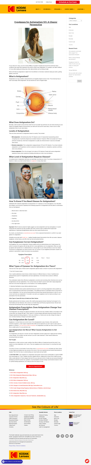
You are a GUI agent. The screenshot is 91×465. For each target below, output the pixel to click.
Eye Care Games (13, 421)
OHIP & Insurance (13, 418)
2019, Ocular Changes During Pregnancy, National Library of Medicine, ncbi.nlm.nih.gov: (30, 388)
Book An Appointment (35, 366)
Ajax (70, 27)
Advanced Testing (43, 415)
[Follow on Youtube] (67, 436)
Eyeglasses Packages (29, 416)
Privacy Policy (12, 445)
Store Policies (27, 423)
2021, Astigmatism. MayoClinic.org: (18, 377)
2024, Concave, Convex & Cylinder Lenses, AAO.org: (22, 382)
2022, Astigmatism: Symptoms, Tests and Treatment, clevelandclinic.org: (28, 395)
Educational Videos (13, 420)
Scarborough (72, 41)
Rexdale (70, 36)
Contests (11, 427)
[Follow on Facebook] (58, 436)
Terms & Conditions (20, 445)
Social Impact (27, 421)
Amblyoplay (42, 416)
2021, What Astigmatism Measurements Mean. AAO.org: (23, 375)
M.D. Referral (42, 425)
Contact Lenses (69, 9)
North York (71, 33)
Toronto (71, 44)
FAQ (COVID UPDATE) (29, 418)
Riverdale (71, 38)
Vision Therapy (42, 423)
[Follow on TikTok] (71, 436)
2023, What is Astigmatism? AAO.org (19, 380)
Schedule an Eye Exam (68, 2)
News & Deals (27, 420)
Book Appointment (13, 415)
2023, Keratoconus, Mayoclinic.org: (18, 390)
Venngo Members (73, 70)
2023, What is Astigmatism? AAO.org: (19, 372)
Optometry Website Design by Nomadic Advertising (21, 440)
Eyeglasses (57, 9)
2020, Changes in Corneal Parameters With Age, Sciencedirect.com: (26, 385)
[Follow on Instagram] (62, 436)
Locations (80, 9)
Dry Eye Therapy (43, 418)
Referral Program (13, 423)
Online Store (49, 2)
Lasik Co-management (44, 427)
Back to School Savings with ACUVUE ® (76, 423)
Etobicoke (71, 30)
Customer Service (13, 416)
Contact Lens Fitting (29, 415)
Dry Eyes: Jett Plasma (44, 421)
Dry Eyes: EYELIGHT (43, 420)
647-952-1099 (39, 2)
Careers (26, 425)
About (37, 9)
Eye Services (47, 9)
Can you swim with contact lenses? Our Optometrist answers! (75, 75)
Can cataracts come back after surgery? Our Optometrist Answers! (75, 53)
